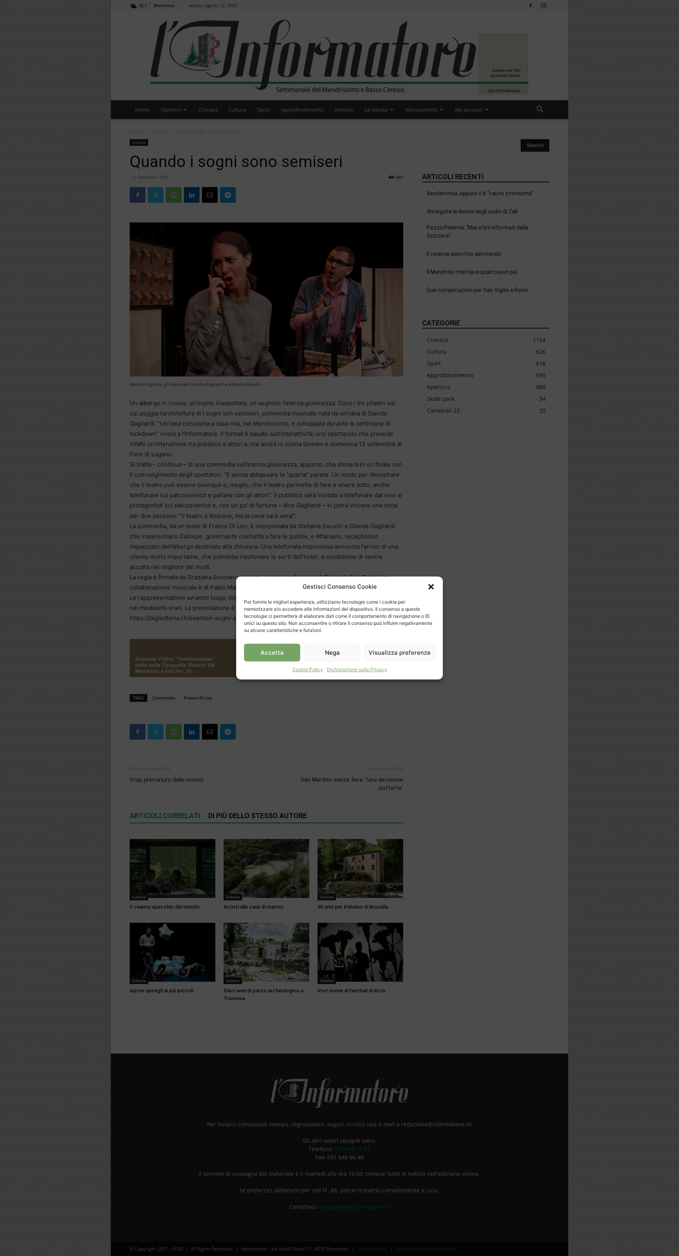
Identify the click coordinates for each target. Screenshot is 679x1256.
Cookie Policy (307, 669)
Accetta (272, 652)
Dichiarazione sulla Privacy (357, 669)
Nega (332, 652)
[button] (431, 587)
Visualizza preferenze (400, 652)
